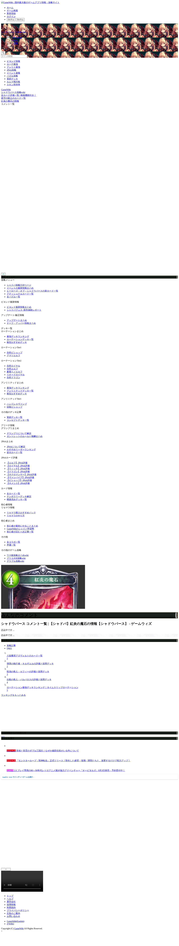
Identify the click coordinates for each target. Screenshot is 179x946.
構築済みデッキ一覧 (17, 499)
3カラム (20, 20)
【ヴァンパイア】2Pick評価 (20, 477)
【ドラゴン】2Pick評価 (18, 471)
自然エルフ (12, 369)
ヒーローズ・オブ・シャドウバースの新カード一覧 (32, 291)
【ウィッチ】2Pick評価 (18, 468)
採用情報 (11, 904)
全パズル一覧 (13, 297)
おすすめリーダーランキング (21, 449)
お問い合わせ (13, 916)
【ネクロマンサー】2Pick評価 (21, 474)
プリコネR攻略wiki (16, 558)
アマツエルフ (13, 355)
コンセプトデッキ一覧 (18, 420)
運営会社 (11, 901)
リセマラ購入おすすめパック (21, 512)
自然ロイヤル (13, 366)
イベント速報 (13, 73)
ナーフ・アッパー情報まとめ (21, 323)
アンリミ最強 (13, 67)
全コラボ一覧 (13, 542)
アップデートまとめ (17, 320)
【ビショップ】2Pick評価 (19, 480)
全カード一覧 (13, 493)
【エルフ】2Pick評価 (17, 463)
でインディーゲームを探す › (18, 777)
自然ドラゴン (13, 377)
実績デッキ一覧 (14, 417)
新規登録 (11, 13)
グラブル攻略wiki (15, 561)
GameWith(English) (15, 921)
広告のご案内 (13, 913)
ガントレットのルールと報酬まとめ (25, 436)
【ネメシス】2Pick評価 (18, 483)
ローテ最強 (12, 64)
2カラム (11, 20)
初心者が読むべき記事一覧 (20, 532)
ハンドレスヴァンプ (17, 404)
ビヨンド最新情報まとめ (19, 307)
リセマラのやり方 (16, 515)
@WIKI (10, 924)
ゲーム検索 (12, 10)
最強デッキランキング (18, 336)
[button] (92, 47)
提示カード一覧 (14, 452)
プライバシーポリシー (18, 910)
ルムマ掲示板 (13, 82)
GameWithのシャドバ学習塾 (20, 529)
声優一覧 (11, 545)
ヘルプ (10, 899)
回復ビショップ (14, 407)
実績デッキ (12, 79)
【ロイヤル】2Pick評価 (18, 466)
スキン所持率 (13, 84)
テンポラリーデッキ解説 (19, 496)
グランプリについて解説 (19, 433)
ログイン (11, 16)
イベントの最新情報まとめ (20, 288)
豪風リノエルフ (14, 371)
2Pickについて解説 (16, 446)
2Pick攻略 (11, 70)
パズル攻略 (12, 76)
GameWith (19, 928)
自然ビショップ (14, 352)
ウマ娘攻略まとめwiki (18, 555)
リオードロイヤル (16, 374)
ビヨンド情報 (13, 61)
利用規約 (11, 907)
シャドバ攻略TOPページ (19, 285)
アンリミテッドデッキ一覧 (20, 391)
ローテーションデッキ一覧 (20, 339)
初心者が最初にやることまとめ (22, 526)
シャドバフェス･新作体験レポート (24, 310)
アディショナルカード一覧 (20, 294)
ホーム (10, 7)
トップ (10, 896)
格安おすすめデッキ (17, 342)
